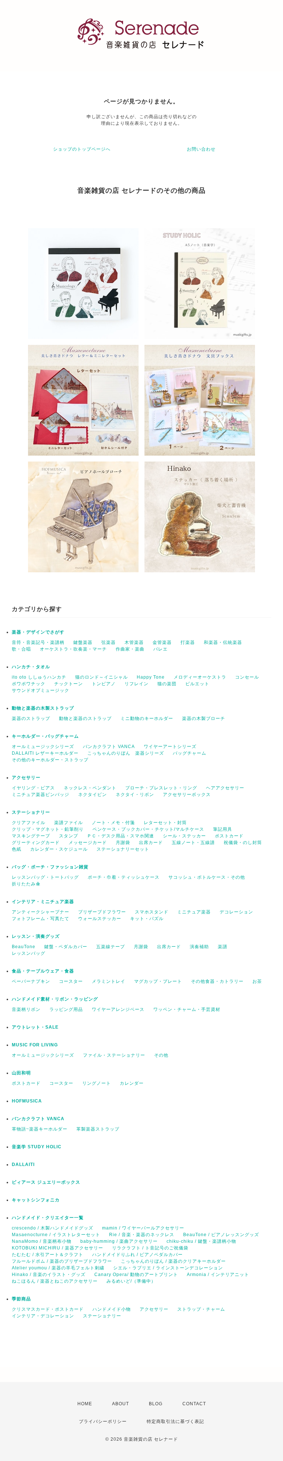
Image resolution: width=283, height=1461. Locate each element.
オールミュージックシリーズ (43, 746)
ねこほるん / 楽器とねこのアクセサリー (55, 1281)
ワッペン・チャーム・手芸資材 (186, 1009)
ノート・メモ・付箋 (113, 822)
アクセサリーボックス (187, 794)
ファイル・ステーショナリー (114, 1055)
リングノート (96, 1083)
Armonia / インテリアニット (218, 1274)
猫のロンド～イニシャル (101, 677)
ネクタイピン (92, 794)
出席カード (151, 842)
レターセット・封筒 (165, 822)
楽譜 (222, 946)
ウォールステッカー (99, 918)
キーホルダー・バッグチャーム (45, 736)
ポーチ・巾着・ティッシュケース (124, 877)
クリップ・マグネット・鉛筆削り (48, 829)
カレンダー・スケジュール (59, 849)
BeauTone (23, 946)
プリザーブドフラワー (102, 912)
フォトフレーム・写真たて (40, 918)
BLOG (156, 1403)
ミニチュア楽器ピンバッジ (40, 794)
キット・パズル (147, 918)
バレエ (160, 649)
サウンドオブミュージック (40, 690)
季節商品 (21, 1298)
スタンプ (68, 835)
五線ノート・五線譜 (193, 842)
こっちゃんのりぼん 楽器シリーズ (125, 753)
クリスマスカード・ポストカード (48, 1309)
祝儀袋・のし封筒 (243, 842)
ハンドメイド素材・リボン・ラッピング (55, 999)
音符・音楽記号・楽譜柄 (38, 642)
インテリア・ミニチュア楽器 (43, 901)
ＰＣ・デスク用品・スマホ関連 (120, 835)
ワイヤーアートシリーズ (170, 746)
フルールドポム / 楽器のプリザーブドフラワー (62, 1261)
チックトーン (68, 683)
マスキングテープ (31, 835)
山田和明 (21, 1073)
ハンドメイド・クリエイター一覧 (48, 1217)
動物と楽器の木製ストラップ (43, 708)
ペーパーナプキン (31, 981)
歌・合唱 (21, 649)
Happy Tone (151, 677)
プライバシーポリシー (103, 1421)
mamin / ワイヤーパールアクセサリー (143, 1228)
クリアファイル (28, 822)
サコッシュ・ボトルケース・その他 (206, 877)
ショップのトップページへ (82, 149)
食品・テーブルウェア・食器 (43, 971)
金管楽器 (162, 642)
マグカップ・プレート (158, 981)
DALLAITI (23, 1164)
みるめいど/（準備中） (131, 1281)
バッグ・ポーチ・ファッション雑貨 (50, 867)
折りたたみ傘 (26, 883)
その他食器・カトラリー (217, 981)
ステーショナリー (31, 812)
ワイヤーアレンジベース (118, 1009)
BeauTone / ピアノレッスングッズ (221, 1234)
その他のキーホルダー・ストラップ (50, 759)
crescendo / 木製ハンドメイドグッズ (52, 1228)
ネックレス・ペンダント (90, 787)
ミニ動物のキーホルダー (146, 718)
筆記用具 (222, 829)
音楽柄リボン (26, 1009)
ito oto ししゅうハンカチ (39, 677)
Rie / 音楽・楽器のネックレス (141, 1234)
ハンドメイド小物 (111, 1309)
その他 (161, 1055)
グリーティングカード (36, 842)
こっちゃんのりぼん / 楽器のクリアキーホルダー (173, 1261)
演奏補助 (199, 946)
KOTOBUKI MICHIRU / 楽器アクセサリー (57, 1248)
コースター (71, 981)
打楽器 (188, 642)
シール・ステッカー (184, 835)
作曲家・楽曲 (130, 649)
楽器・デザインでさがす (38, 632)
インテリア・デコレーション (43, 1315)
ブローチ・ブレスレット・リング (161, 787)
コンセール (247, 677)
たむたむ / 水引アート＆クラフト (47, 1254)
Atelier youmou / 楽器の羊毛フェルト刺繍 (58, 1267)
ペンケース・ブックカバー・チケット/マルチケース (148, 829)
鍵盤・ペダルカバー (65, 946)
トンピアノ (104, 683)
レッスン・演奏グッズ (36, 936)
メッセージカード (88, 842)
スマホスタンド (151, 912)
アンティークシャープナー (40, 912)
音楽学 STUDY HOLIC (37, 1146)
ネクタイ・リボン (135, 794)
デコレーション (236, 912)
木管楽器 (134, 642)
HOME (84, 1403)
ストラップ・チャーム (201, 1309)
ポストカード (229, 835)
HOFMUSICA (27, 1101)
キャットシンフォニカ (36, 1200)
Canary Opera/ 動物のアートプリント (136, 1274)
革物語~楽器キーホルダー (39, 1129)
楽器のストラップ (31, 718)
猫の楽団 (167, 683)
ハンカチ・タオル (31, 666)
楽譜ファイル (68, 822)
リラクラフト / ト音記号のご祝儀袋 (150, 1248)
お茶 (257, 981)
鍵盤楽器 (82, 642)
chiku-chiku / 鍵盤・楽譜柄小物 (201, 1241)
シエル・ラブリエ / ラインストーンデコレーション (168, 1267)
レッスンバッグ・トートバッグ (45, 877)
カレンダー (132, 1083)
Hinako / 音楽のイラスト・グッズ (48, 1274)
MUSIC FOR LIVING (35, 1044)
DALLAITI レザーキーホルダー (45, 753)
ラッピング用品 (66, 1009)
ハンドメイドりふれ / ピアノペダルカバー (137, 1254)
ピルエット (197, 683)
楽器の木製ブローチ (203, 718)
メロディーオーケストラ (200, 677)
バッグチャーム (189, 753)
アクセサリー (26, 777)
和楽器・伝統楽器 (223, 642)
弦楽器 (108, 642)
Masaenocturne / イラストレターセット (56, 1234)
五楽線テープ (110, 946)
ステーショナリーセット (123, 849)
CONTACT (194, 1403)
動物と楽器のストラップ (85, 718)
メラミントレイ (108, 981)
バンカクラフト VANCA (109, 746)
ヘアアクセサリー (225, 787)
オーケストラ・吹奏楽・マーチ (73, 649)
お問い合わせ (201, 149)
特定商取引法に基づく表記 (175, 1421)
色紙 (16, 849)
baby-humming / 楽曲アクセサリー (119, 1241)
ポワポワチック (28, 683)
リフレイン (137, 683)
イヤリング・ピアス (33, 787)
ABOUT (120, 1403)
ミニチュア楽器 (194, 912)
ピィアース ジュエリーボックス (46, 1182)
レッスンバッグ (28, 953)
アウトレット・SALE (35, 1027)
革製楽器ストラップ (97, 1129)
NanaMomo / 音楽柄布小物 (41, 1241)
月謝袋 (123, 842)
